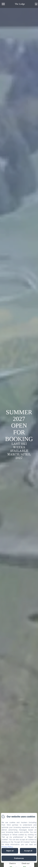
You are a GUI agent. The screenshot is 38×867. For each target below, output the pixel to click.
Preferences (19, 858)
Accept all (28, 851)
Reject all (10, 851)
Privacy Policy (7, 847)
